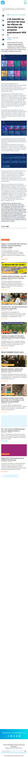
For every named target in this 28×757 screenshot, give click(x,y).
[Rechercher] (25, 751)
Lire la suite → (5, 259)
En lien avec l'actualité (18, 15)
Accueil (3, 8)
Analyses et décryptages (8, 272)
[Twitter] (8, 736)
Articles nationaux (10, 8)
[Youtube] (19, 736)
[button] (3, 16)
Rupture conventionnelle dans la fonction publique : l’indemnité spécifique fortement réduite (14, 245)
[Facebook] (11, 736)
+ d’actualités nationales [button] (10, 476)
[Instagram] (14, 736)
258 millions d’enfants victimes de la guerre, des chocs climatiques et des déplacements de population (12, 399)
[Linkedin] (16, 736)
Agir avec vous (5, 239)
